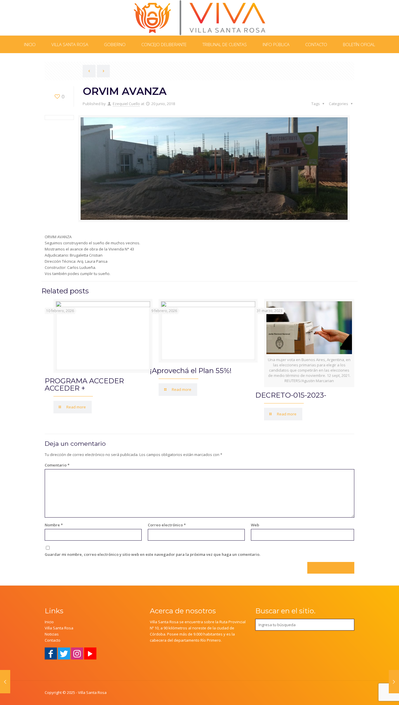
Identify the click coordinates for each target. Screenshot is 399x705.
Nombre (54, 525)
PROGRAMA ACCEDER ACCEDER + (84, 384)
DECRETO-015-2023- (290, 395)
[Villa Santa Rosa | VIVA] (200, 17)
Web (255, 525)
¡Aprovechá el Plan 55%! (191, 370)
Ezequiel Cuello (126, 103)
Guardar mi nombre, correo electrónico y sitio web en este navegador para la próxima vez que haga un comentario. (152, 554)
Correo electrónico (167, 525)
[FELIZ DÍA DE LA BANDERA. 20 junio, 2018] (394, 681)
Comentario (57, 465)
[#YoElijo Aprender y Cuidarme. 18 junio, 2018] (5, 681)
